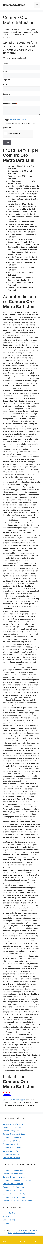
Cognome (6, 80)
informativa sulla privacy (18, 120)
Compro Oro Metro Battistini (14, 1100)
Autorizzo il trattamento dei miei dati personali (21, 124)
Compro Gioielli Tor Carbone (14, 1197)
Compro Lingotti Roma (12, 1137)
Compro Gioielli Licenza (12, 1191)
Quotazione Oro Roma (12, 1127)
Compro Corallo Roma (11, 1151)
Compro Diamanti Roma (12, 1144)
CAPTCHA (7, 128)
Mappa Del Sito (9, 1213)
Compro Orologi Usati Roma (14, 1134)
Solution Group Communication (24, 1233)
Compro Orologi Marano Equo (15, 1177)
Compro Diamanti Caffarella (14, 1194)
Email (5, 84)
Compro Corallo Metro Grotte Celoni (17, 1201)
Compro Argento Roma (12, 1148)
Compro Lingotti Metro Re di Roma (17, 1180)
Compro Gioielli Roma (11, 1141)
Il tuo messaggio (10, 104)
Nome (5, 71)
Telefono (7, 94)
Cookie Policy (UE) (10, 1220)
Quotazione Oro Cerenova (13, 1187)
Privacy (6, 1216)
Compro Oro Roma (14, 4)
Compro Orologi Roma (12, 1131)
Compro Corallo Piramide (13, 1184)
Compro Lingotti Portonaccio (14, 1170)
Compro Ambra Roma (11, 1158)
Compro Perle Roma (11, 1154)
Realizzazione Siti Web (27, 1231)
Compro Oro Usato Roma (13, 1124)
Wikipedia (7, 1095)
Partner (6, 1223)
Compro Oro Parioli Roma (13, 1174)
